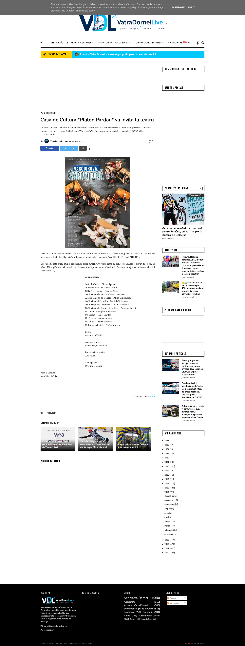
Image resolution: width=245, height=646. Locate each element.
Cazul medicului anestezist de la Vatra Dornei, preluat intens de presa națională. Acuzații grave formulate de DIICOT (192, 390)
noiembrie (169, 500)
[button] (197, 43)
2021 (167, 462)
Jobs (143, 619)
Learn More (178, 7)
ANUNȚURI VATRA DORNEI (113, 42)
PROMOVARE (175, 42)
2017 (167, 479)
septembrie (169, 504)
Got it (191, 7)
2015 (167, 487)
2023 (167, 453)
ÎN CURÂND (48, 630)
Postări (172, 598)
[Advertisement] (98, 85)
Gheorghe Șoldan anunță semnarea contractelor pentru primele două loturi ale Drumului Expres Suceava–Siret (192, 367)
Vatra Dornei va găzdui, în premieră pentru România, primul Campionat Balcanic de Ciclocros (182, 231)
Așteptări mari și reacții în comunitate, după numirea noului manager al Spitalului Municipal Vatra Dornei (193, 412)
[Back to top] (238, 639)
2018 (167, 475)
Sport (132, 619)
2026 (167, 440)
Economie (148, 612)
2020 (167, 466)
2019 (167, 470)
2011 (167, 548)
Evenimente (51, 113)
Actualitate (129, 601)
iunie (166, 513)
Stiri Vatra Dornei (136, 598)
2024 (167, 449)
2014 (167, 492)
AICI (152, 396)
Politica (149, 608)
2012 (167, 544)
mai (166, 517)
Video (127, 615)
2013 (167, 540)
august (167, 508)
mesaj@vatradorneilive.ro (55, 626)
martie (167, 525)
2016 (167, 483)
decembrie (169, 496)
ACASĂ (58, 42)
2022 (167, 457)
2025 (167, 445)
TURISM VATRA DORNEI (147, 42)
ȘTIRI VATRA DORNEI (79, 42)
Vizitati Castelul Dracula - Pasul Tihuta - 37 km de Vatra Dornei (113, 54)
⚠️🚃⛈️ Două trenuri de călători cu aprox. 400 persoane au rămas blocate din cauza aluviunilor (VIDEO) (193, 288)
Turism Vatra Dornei (149, 615)
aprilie (167, 521)
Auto (151, 619)
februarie (168, 530)
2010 (167, 552)
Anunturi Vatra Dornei (136, 605)
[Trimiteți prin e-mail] (83, 148)
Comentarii (174, 603)
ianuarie (168, 534)
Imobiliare (129, 612)
